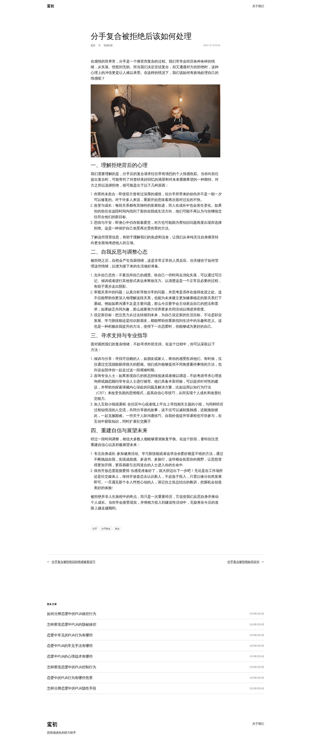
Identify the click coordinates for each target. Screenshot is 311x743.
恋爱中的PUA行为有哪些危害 (70, 678)
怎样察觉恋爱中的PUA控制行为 (71, 667)
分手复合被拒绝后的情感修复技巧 (73, 562)
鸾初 (50, 6)
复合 (117, 528)
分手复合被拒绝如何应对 (243, 562)
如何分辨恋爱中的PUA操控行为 (71, 614)
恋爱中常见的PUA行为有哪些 (70, 635)
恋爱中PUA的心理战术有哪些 (70, 656)
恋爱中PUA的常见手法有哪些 (70, 646)
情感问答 (108, 45)
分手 (94, 528)
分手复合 (106, 528)
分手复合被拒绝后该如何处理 (141, 36)
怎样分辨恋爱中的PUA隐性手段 (71, 688)
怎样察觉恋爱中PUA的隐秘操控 (71, 624)
